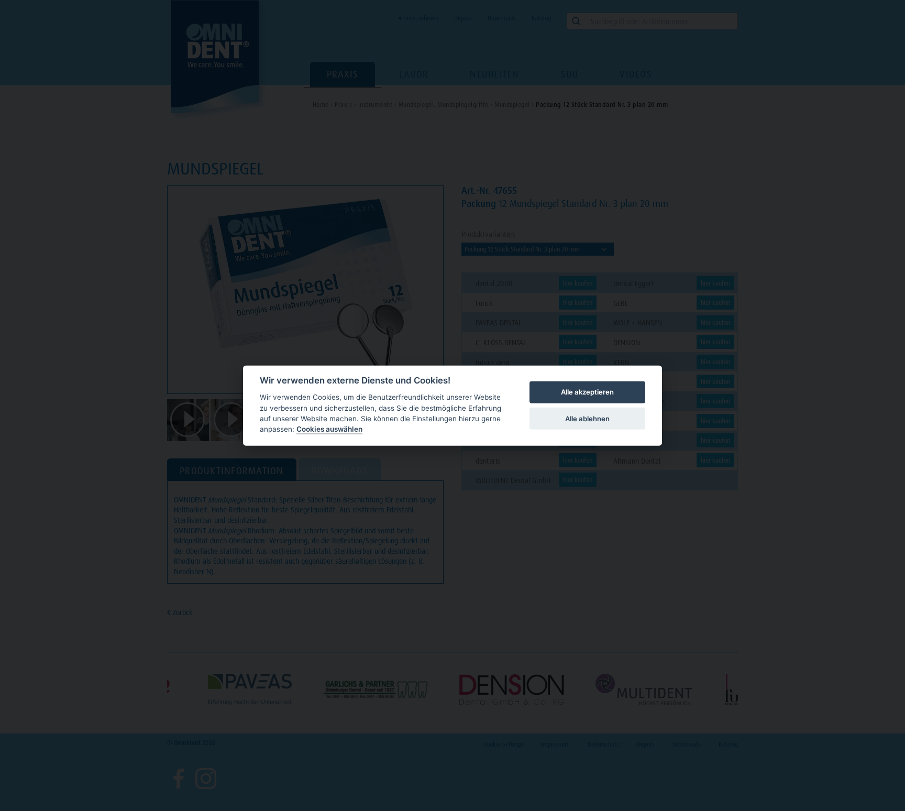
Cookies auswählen (329, 429)
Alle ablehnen (587, 418)
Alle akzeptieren (587, 392)
